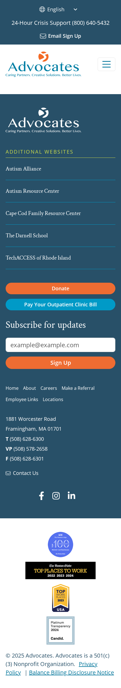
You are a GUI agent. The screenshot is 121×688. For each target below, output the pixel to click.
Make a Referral (78, 388)
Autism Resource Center (32, 191)
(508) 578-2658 (31, 448)
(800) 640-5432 (90, 22)
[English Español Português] (64, 9)
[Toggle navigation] (107, 64)
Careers (49, 388)
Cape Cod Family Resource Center (43, 213)
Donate (60, 288)
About (29, 388)
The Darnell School (27, 235)
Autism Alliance (23, 168)
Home (12, 388)
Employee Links (22, 399)
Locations (53, 399)
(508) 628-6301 (27, 458)
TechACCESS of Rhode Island (38, 258)
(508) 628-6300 (27, 438)
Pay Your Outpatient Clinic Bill (60, 304)
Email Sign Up (64, 35)
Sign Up (60, 362)
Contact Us (26, 473)
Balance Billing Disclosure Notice (71, 672)
